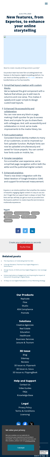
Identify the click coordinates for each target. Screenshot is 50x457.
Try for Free (25, 247)
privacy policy (30, 441)
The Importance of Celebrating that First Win (18, 261)
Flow (25, 302)
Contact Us (25, 384)
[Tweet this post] (25, 230)
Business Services (25, 339)
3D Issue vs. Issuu (25, 369)
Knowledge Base (25, 395)
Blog (25, 355)
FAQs (25, 391)
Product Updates (28, 217)
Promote (25, 313)
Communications (22, 213)
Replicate (25, 298)
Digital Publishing (12, 217)
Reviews (25, 362)
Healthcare (25, 335)
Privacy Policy (25, 407)
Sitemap (25, 358)
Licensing (25, 414)
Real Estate (25, 328)
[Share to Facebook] (18, 230)
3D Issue (8, 213)
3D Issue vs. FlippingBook (25, 372)
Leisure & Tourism (25, 342)
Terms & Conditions (25, 411)
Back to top (39, 455)
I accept (20, 447)
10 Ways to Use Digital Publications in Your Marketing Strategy (24, 281)
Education (25, 332)
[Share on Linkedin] (32, 230)
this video (31, 77)
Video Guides (25, 388)
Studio (25, 306)
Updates (8, 221)
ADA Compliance (25, 309)
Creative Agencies (25, 325)
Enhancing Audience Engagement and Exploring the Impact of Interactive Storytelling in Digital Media (24, 276)
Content (35, 213)
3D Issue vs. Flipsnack (25, 365)
